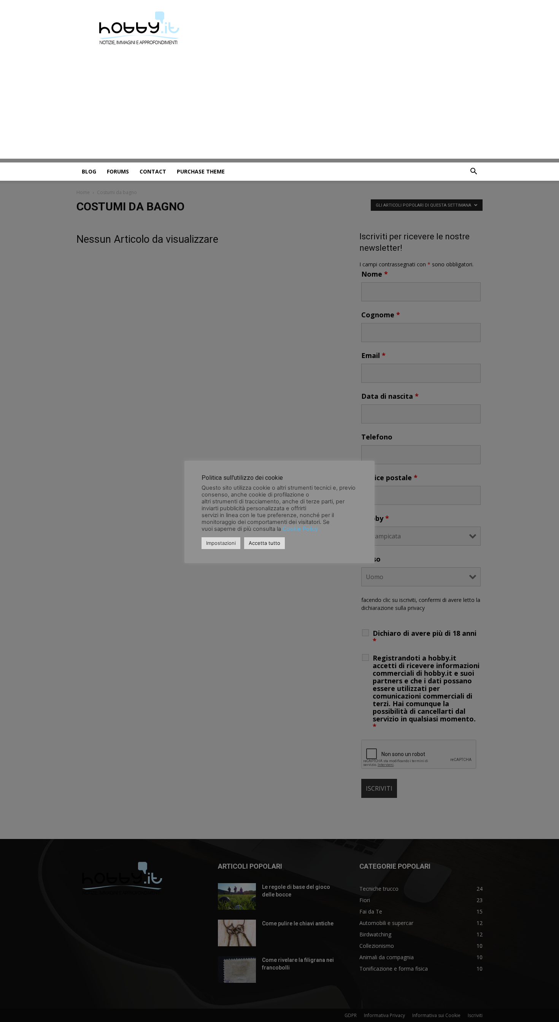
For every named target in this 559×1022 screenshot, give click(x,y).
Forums (118, 171)
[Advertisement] (279, 105)
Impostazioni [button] (221, 543)
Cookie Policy (300, 528)
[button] (473, 172)
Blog (89, 171)
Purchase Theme (201, 171)
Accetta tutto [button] (264, 543)
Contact (153, 171)
